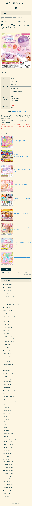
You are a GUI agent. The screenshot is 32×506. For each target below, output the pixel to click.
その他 (5, 430)
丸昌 (5, 427)
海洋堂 (5, 333)
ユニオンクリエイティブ (9, 402)
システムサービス (8, 396)
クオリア (6, 324)
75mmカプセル (7, 464)
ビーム (5, 307)
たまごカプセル (7, 490)
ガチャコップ (7, 447)
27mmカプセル (7, 487)
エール (8, 269)
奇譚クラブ (6, 310)
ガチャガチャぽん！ (16, 3)
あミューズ (6, 350)
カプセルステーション (9, 439)
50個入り (12, 272)
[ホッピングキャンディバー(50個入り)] (16, 264)
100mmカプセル (8, 479)
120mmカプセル (8, 476)
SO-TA (5, 321)
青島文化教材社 (7, 364)
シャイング (6, 318)
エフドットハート (8, 376)
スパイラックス (7, 450)
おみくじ (5, 496)
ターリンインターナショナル (11, 393)
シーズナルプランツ (8, 416)
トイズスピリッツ (8, 316)
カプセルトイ (6, 284)
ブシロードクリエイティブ (10, 304)
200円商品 (8, 272)
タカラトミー (7, 353)
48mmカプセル (7, 467)
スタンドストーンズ (8, 330)
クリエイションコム (8, 413)
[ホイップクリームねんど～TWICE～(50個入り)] (16, 250)
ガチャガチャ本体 (7, 433)
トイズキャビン (7, 359)
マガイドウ (6, 384)
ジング (5, 347)
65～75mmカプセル (19, 272)
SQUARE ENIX (7, 381)
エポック (6, 298)
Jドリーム (6, 301)
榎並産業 (6, 387)
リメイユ (6, 361)
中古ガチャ (6, 436)
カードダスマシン (8, 441)
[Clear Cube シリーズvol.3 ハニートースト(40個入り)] (16, 220)
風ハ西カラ (6, 419)
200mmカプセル (8, 473)
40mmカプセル (7, 484)
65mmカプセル (7, 461)
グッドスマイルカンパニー (10, 336)
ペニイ (5, 424)
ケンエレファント (8, 367)
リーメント (6, 399)
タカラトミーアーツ (8, 290)
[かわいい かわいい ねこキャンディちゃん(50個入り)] (16, 235)
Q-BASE (6, 404)
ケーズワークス (7, 373)
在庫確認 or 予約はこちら (18, 111)
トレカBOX (6, 453)
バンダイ (6, 287)
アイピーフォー (7, 296)
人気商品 (6, 370)
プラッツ (6, 407)
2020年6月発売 (27, 274)
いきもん (6, 344)
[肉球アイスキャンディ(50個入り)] (15, 191)
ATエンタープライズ (9, 339)
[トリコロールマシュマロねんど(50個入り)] (16, 177)
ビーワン (6, 456)
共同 (5, 313)
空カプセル (5, 459)
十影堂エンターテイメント (10, 422)
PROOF (6, 356)
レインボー (6, 327)
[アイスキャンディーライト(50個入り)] (16, 206)
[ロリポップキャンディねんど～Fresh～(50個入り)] (16, 147)
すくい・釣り (6, 493)
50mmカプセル (7, 470)
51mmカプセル (7, 481)
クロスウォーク (7, 379)
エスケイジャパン (8, 341)
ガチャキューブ (7, 444)
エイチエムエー (7, 410)
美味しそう (26, 272)
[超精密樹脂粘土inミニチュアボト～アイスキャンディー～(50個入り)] (16, 162)
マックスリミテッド (8, 390)
